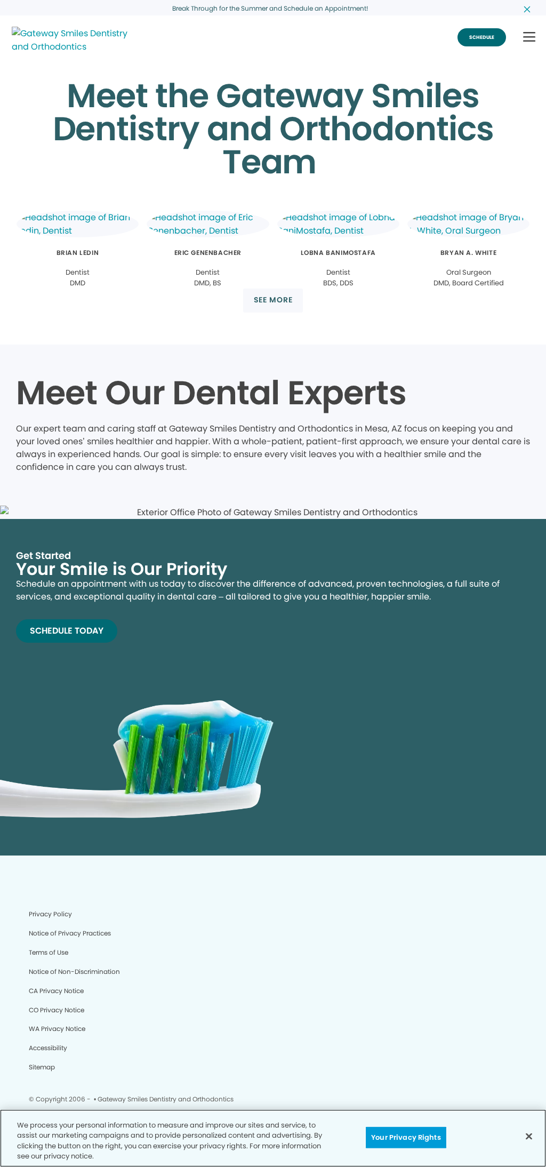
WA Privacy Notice (57, 1028)
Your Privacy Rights (405, 1137)
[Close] (529, 1136)
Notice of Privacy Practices (70, 933)
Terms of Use (48, 952)
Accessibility (48, 1047)
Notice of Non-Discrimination (74, 971)
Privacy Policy (50, 913)
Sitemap (42, 1067)
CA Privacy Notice (56, 990)
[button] (529, 37)
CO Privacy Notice (56, 1009)
